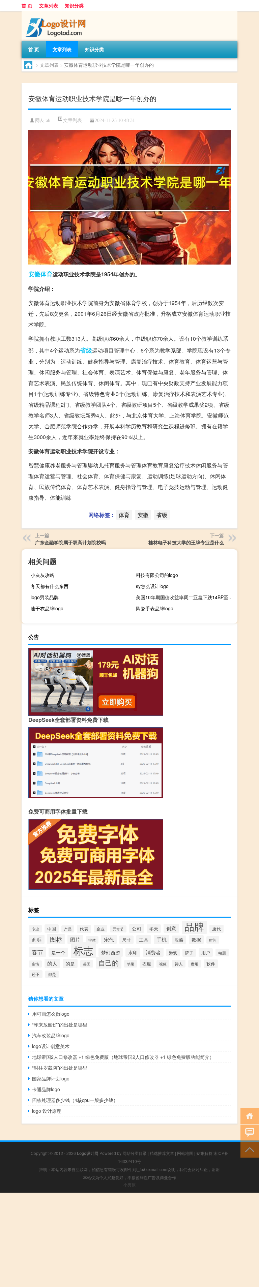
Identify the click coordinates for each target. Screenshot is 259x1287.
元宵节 (118, 928)
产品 (67, 928)
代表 (84, 929)
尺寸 (126, 940)
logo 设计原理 (46, 1110)
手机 (161, 939)
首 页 (27, 5)
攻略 (179, 940)
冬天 (153, 928)
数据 (196, 939)
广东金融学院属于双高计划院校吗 (70, 542)
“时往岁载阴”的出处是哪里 (59, 1067)
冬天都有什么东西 (49, 586)
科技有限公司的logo (157, 575)
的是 (70, 963)
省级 (86, 350)
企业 (100, 928)
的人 (52, 963)
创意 (171, 928)
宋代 (109, 939)
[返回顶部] (248, 1149)
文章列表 (48, 5)
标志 (83, 950)
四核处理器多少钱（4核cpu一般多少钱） (75, 1100)
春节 (37, 952)
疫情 (35, 964)
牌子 (189, 953)
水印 (133, 952)
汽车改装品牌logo (50, 1035)
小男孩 (129, 1184)
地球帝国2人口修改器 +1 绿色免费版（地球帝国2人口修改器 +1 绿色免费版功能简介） (123, 1056)
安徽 (34, 274)
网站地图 (185, 1153)
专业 (35, 928)
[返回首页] (248, 1115)
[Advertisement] (129, 1240)
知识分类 (74, 5)
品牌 (194, 926)
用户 (205, 952)
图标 (56, 939)
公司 (136, 928)
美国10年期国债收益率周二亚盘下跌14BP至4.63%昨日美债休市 (186, 597)
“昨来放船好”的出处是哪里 (59, 1024)
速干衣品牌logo (47, 608)
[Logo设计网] (57, 13)
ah (48, 120)
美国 (86, 964)
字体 (92, 940)
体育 (46, 274)
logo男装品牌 (45, 597)
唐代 (216, 929)
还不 (36, 974)
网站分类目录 (134, 1153)
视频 (163, 964)
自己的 (108, 963)
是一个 (58, 952)
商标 (37, 939)
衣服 (146, 963)
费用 (194, 964)
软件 (210, 963)
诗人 (179, 964)
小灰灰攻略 (42, 575)
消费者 (153, 952)
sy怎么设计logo (152, 586)
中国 (51, 928)
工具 (143, 939)
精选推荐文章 (162, 1153)
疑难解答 (204, 1153)
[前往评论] (248, 1132)
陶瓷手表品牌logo (154, 608)
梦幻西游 (110, 952)
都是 (52, 974)
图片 (75, 939)
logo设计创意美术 (50, 1046)
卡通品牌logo (46, 1089)
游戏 (173, 952)
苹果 (130, 964)
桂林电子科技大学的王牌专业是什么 (186, 542)
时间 (213, 940)
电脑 (222, 952)
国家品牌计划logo (50, 1078)
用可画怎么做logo (50, 1013)
